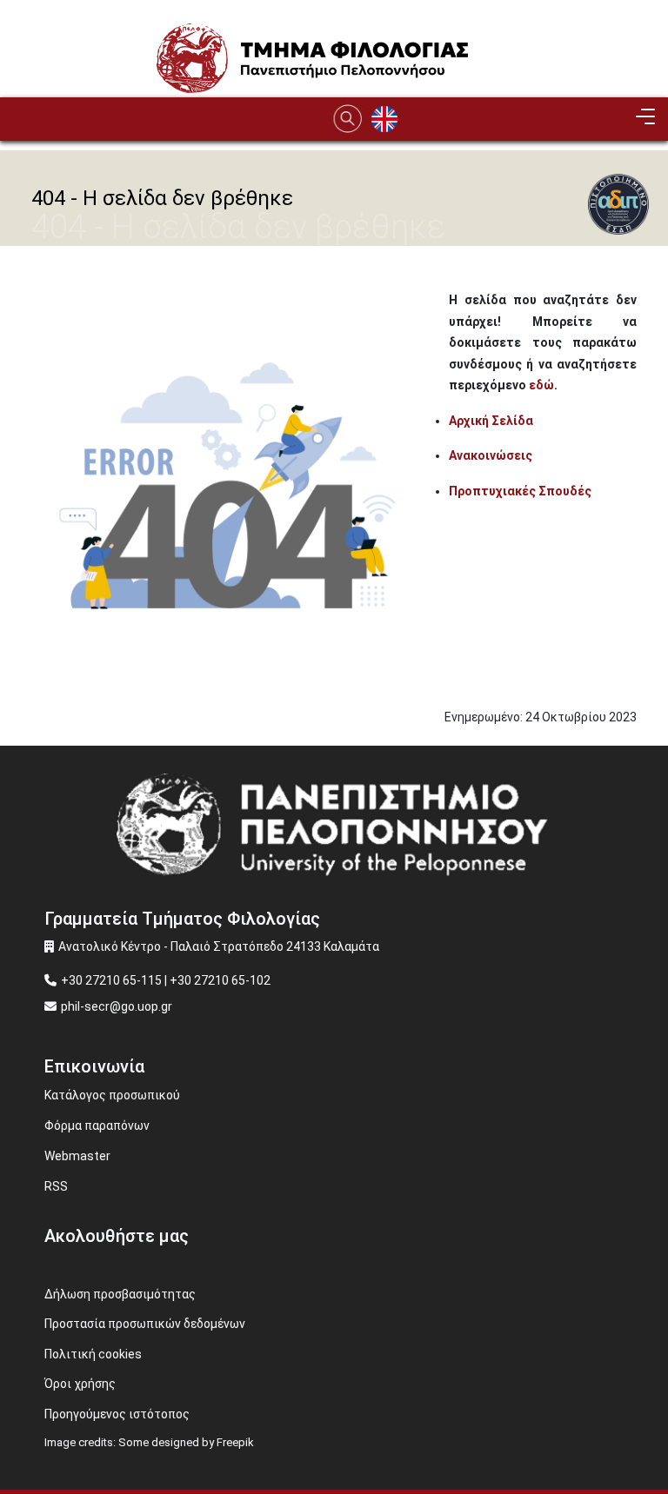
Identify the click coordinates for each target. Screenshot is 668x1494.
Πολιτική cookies (93, 1354)
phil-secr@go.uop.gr (116, 1006)
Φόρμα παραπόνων (97, 1125)
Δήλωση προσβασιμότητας (120, 1294)
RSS (56, 1186)
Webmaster (77, 1156)
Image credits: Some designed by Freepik (149, 1442)
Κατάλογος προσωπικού (112, 1095)
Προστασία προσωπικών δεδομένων (144, 1324)
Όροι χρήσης (80, 1384)
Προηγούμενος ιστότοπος (117, 1414)
